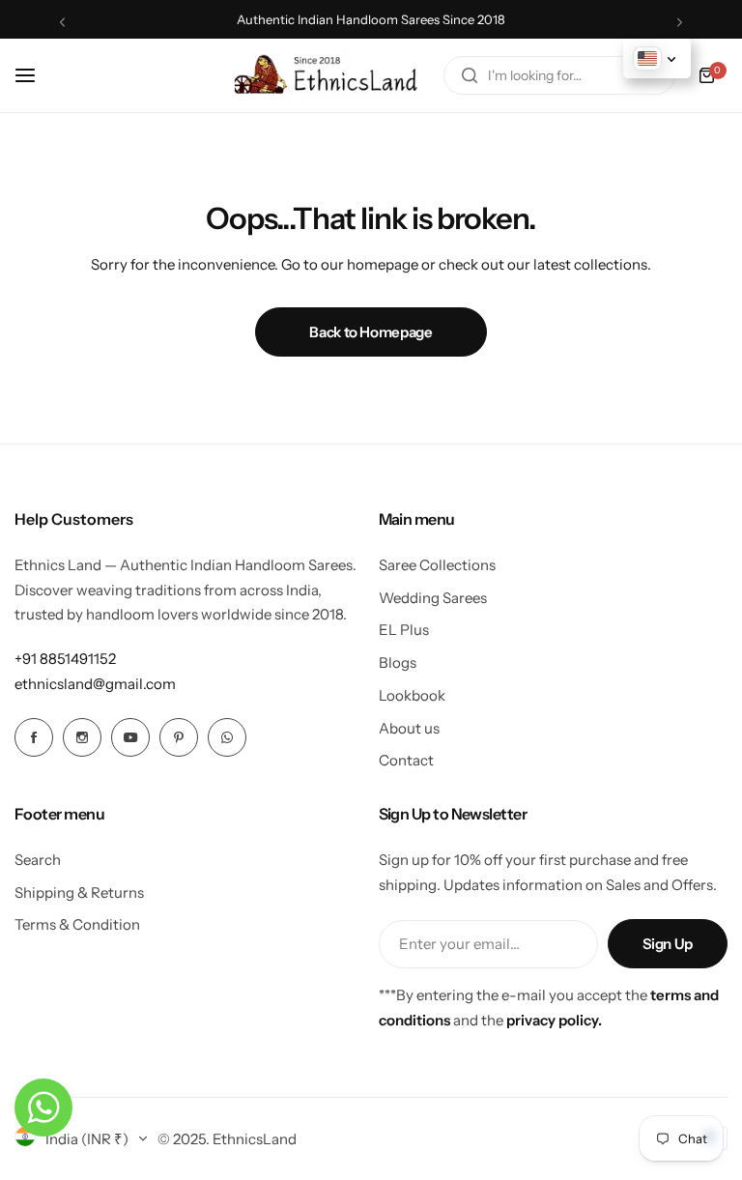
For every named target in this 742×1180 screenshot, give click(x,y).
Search (37, 859)
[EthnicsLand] (330, 75)
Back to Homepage (370, 332)
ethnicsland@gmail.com (95, 684)
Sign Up (667, 944)
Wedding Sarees (433, 598)
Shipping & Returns (79, 892)
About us (409, 728)
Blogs (397, 662)
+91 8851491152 (65, 658)
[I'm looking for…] (469, 75)
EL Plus (404, 629)
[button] (62, 21)
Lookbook (412, 695)
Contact (406, 760)
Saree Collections (437, 565)
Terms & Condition (77, 924)
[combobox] (559, 75)
